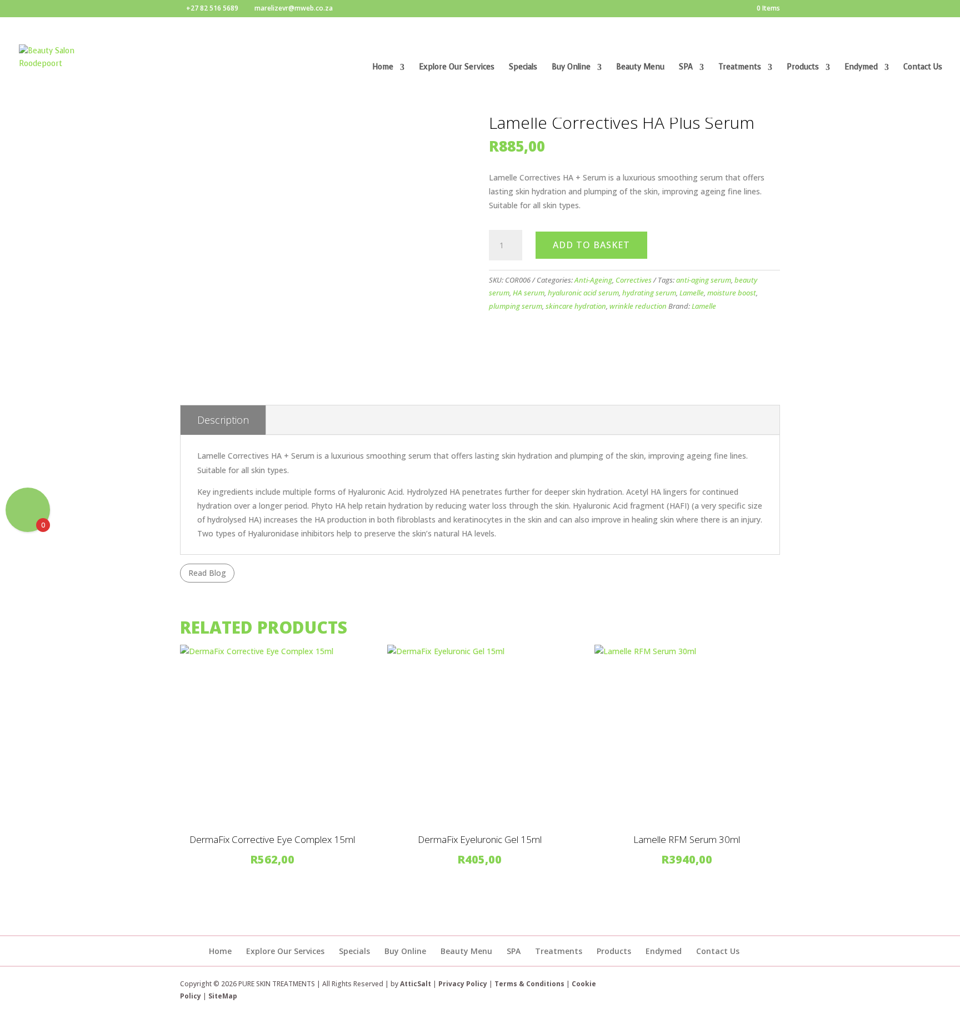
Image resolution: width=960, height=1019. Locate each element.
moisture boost (731, 293)
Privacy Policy (462, 983)
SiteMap (222, 996)
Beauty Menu (640, 67)
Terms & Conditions (530, 983)
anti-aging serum (703, 280)
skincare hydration (576, 306)
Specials (523, 67)
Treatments (739, 67)
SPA (686, 67)
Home (382, 67)
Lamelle (691, 293)
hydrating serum (649, 293)
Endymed (861, 67)
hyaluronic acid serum (583, 293)
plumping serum (515, 306)
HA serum (528, 293)
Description (223, 419)
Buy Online (571, 67)
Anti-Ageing (593, 280)
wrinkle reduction (638, 306)
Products (803, 67)
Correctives (634, 280)
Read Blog (207, 573)
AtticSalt (415, 983)
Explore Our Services (456, 67)
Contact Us (922, 67)
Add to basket (591, 245)
